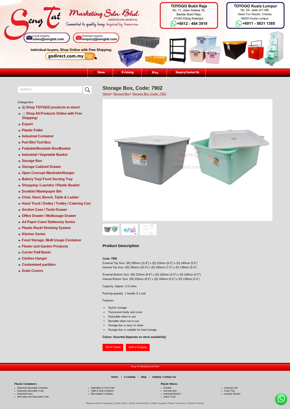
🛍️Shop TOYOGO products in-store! (51, 107)
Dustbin (167, 388)
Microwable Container (102, 393)
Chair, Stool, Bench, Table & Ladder (50, 197)
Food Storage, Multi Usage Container (51, 240)
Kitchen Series (33, 234)
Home (107, 94)
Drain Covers (32, 271)
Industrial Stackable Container (32, 388)
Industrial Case (25, 393)
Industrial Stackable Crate (30, 390)
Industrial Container (38, 136)
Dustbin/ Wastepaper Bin (42, 191)
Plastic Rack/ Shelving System (46, 228)
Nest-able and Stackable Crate (33, 396)
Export (27, 124)
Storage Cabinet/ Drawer (41, 167)
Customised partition (39, 264)
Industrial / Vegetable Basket (45, 154)
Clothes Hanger (34, 258)
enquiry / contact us (164, 376)
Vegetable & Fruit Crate (103, 388)
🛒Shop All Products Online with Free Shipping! (52, 116)
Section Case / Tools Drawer (44, 209)
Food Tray (229, 390)
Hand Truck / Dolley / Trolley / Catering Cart (56, 203)
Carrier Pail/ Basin (36, 252)
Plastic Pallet (32, 130)
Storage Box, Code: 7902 (149, 94)
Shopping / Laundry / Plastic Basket (50, 185)
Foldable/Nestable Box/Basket (46, 148)
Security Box (170, 390)
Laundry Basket (232, 393)
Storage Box (32, 161)
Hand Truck (169, 396)
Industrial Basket (172, 393)
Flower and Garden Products (45, 246)
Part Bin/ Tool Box (36, 142)
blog (143, 376)
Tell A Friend (112, 347)
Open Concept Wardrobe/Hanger (48, 173)
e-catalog (129, 376)
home (114, 376)
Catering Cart (231, 388)
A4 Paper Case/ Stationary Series (48, 222)
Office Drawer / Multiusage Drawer (49, 216)
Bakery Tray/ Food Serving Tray (47, 179)
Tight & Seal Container (102, 390)
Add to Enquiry (138, 347)
